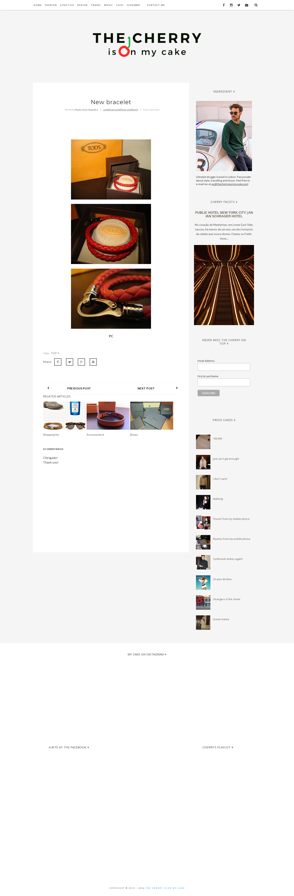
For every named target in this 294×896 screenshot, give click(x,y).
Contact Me (156, 5)
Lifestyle (67, 5)
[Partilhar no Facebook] (57, 362)
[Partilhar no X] (69, 362)
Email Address (206, 361)
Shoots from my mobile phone (231, 519)
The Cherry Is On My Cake (165, 888)
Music (108, 5)
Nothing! (218, 499)
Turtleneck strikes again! (228, 559)
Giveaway (134, 5)
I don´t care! (220, 479)
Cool (120, 5)
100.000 (217, 438)
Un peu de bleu (222, 579)
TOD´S (55, 353)
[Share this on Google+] (81, 362)
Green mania (221, 619)
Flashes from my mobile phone (231, 539)
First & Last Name (208, 376)
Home (38, 5)
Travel (96, 5)
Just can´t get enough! (226, 459)
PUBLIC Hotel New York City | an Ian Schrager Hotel (224, 214)
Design (82, 5)
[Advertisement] (143, 779)
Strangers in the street (226, 599)
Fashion (51, 5)
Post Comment (151, 109)
